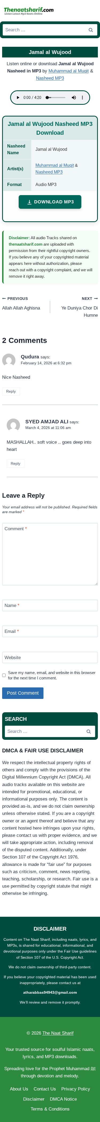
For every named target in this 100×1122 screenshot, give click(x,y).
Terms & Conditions (50, 1109)
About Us (19, 1089)
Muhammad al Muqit (69, 70)
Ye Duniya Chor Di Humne (79, 307)
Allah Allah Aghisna (21, 304)
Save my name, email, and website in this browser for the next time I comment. (51, 675)
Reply (11, 391)
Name (12, 605)
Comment (16, 528)
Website (13, 657)
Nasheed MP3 (50, 78)
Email (12, 631)
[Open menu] (92, 10)
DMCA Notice (63, 1099)
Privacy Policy (75, 1089)
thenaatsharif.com (25, 244)
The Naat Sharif (58, 1033)
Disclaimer (34, 1099)
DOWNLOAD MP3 (54, 201)
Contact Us (45, 1089)
